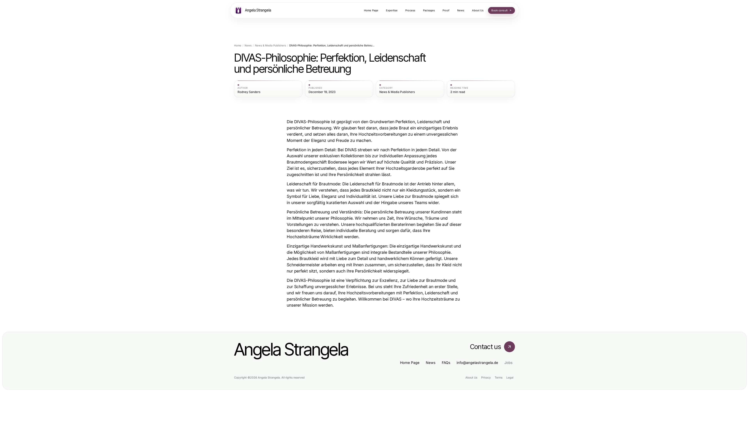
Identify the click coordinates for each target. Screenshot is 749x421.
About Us (471, 377)
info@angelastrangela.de (477, 363)
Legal (509, 377)
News (248, 45)
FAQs (446, 363)
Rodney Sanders (249, 92)
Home (237, 45)
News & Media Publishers (270, 45)
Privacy (486, 377)
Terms (498, 377)
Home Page (410, 363)
